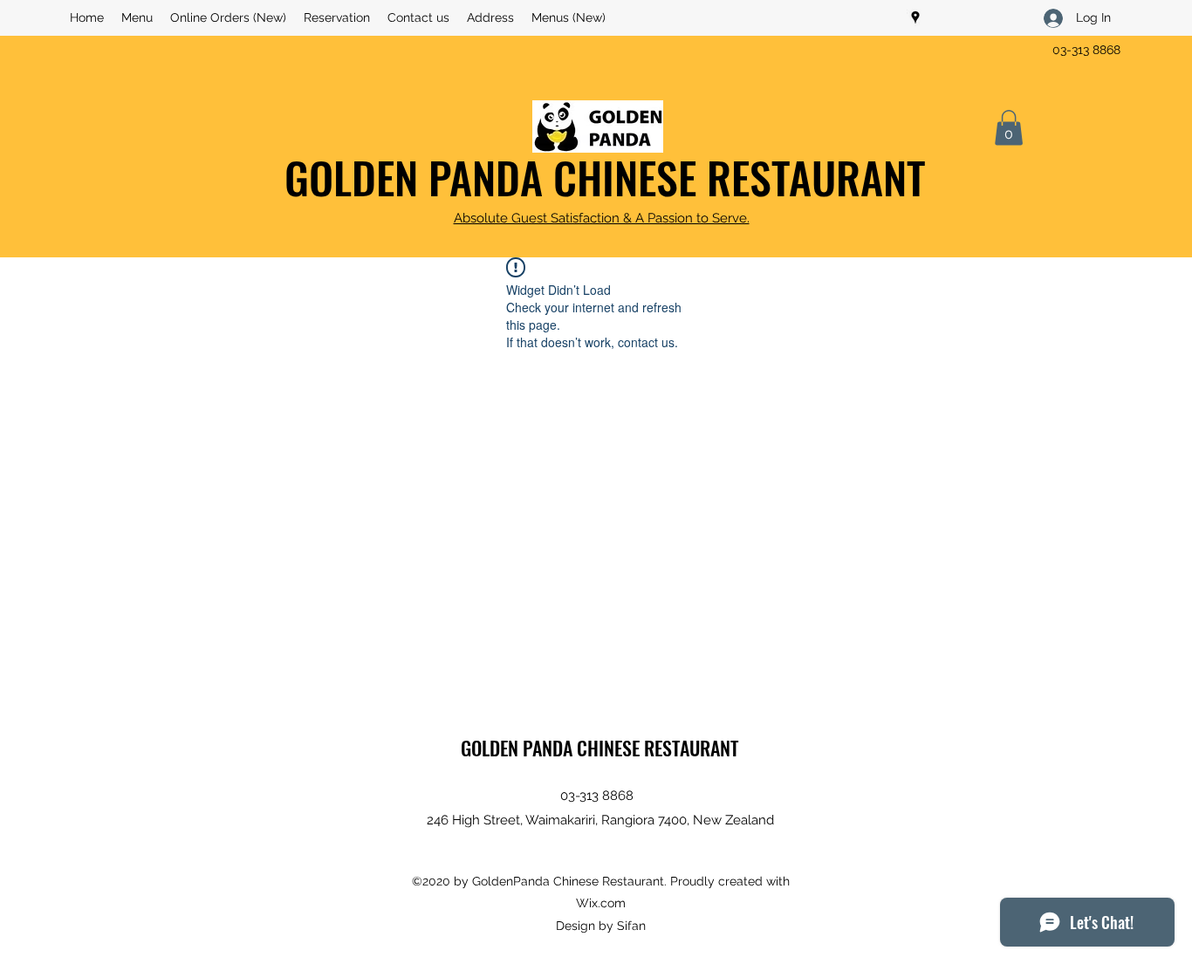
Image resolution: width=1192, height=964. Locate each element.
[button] (1009, 128)
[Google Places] (915, 17)
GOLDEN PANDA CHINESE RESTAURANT (604, 176)
